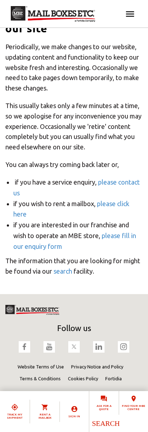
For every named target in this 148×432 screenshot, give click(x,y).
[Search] (105, 423)
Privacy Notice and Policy (97, 366)
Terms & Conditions (40, 378)
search (63, 271)
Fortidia (113, 378)
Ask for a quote (104, 407)
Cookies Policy (83, 378)
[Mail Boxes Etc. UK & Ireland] (53, 14)
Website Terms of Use (41, 366)
